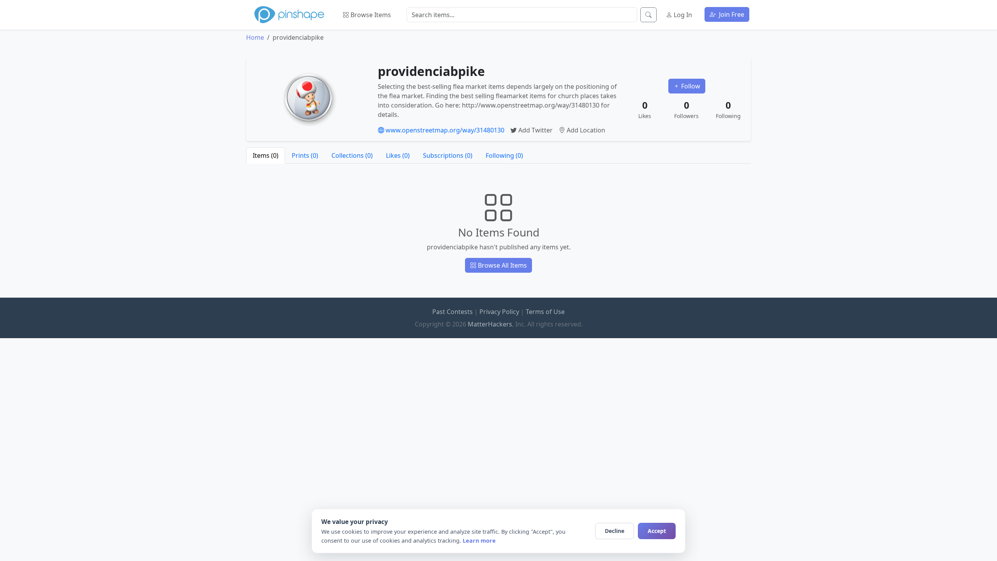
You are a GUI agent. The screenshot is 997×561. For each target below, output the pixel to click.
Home (255, 37)
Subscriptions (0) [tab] (447, 155)
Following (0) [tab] (504, 155)
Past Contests (452, 311)
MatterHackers (490, 324)
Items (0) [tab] (265, 155)
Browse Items (370, 15)
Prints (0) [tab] (305, 155)
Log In (682, 15)
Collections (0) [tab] (352, 155)
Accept (657, 531)
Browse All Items (501, 265)
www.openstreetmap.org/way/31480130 (444, 130)
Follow (690, 86)
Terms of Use (545, 311)
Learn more (479, 540)
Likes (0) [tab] (398, 155)
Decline (614, 531)
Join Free (730, 14)
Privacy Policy (499, 311)
